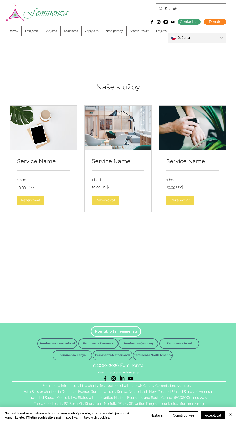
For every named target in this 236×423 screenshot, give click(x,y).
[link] (43, 161)
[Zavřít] (230, 415)
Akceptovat (213, 415)
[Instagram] (158, 22)
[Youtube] (172, 22)
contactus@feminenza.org (183, 404)
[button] (30, 200)
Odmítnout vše (183, 415)
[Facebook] (152, 22)
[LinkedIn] (165, 22)
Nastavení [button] (157, 415)
